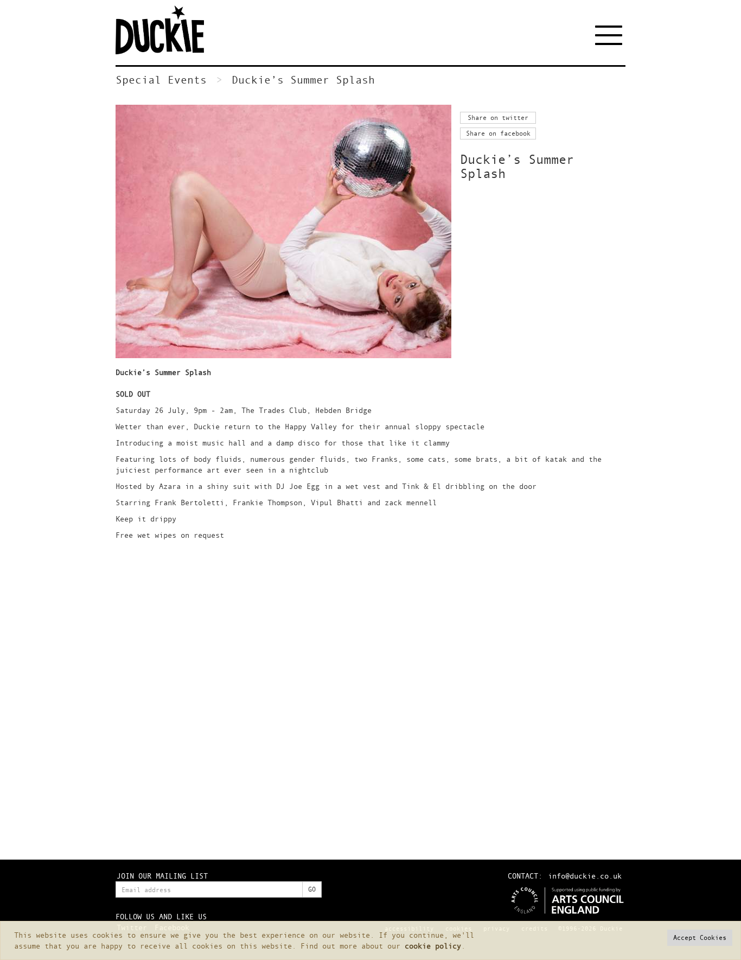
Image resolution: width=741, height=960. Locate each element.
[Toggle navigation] (610, 35)
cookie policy (433, 945)
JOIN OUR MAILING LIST (162, 875)
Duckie (167, 29)
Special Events (161, 79)
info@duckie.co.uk (585, 875)
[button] (699, 938)
